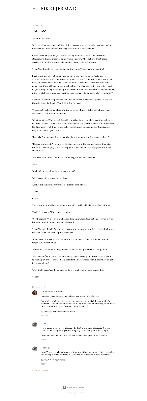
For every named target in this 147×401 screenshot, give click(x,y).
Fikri (43, 323)
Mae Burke (81, 393)
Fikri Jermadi (59, 8)
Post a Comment (40, 370)
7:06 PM (44, 315)
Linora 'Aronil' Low (50, 291)
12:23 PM (44, 340)
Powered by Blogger (75, 387)
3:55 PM (44, 364)
